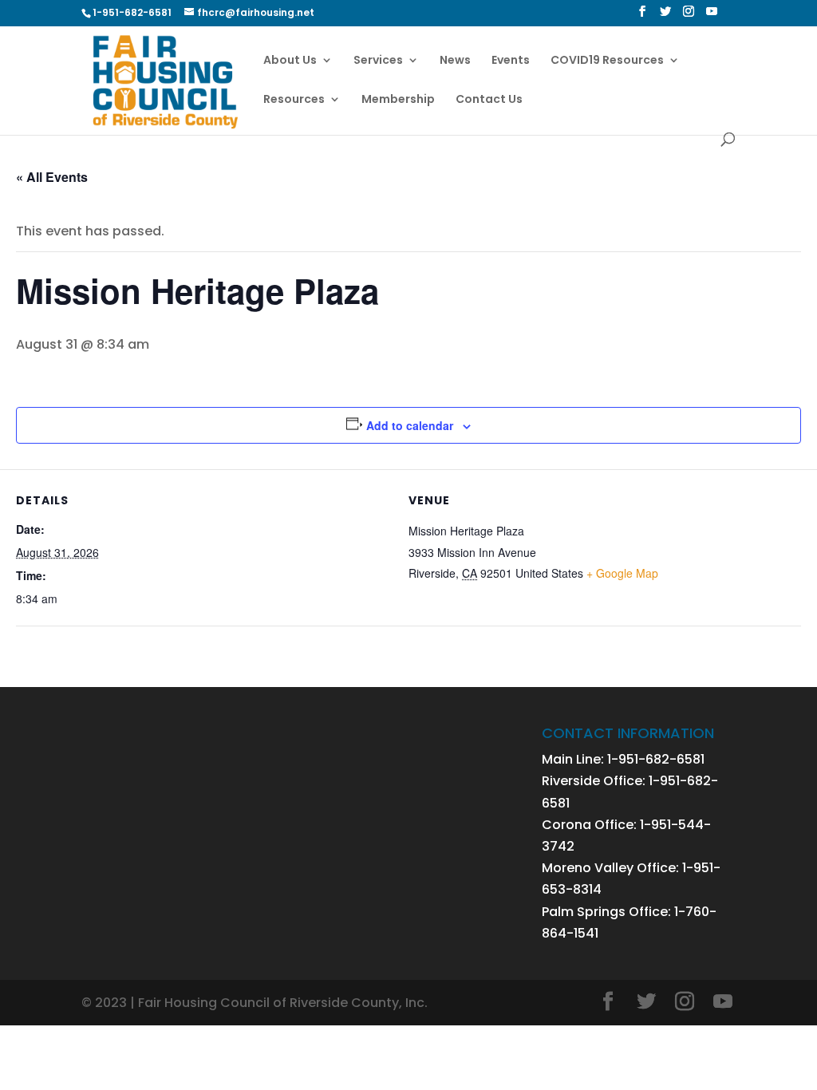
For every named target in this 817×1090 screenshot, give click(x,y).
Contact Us (489, 100)
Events (510, 61)
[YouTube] (711, 16)
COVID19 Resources (607, 61)
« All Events (52, 177)
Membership (398, 100)
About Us (290, 61)
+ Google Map (622, 573)
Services (378, 61)
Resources (294, 100)
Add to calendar (409, 425)
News (455, 61)
